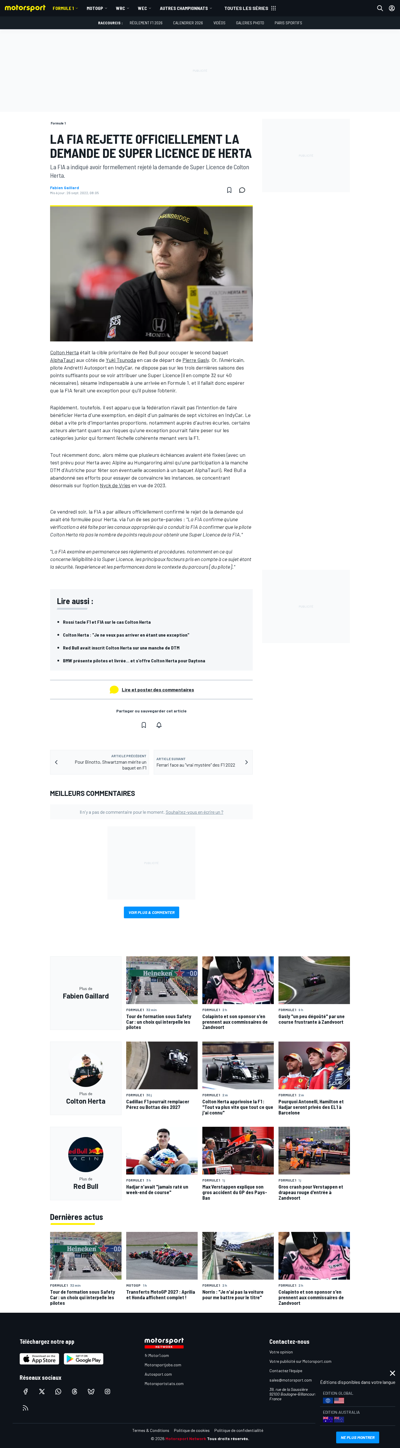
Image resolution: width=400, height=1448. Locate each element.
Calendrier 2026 (188, 22)
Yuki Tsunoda (121, 360)
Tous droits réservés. (228, 1438)
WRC (120, 8)
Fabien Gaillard (64, 188)
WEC (142, 8)
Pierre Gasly (195, 360)
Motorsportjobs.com (163, 1364)
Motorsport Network (185, 1438)
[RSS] (25, 1408)
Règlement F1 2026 (146, 22)
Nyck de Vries (115, 485)
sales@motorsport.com (290, 1379)
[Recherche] (380, 8)
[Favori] (229, 190)
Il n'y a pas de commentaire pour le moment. (151, 812)
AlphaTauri (62, 360)
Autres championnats (184, 8)
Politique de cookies (192, 1430)
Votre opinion (281, 1351)
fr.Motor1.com (157, 1355)
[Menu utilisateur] (392, 8)
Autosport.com (158, 1374)
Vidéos (219, 22)
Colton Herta (64, 352)
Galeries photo (250, 22)
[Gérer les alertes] (159, 725)
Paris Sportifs (288, 22)
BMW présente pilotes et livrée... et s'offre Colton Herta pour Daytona (134, 660)
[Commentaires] (244, 190)
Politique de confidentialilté (238, 1430)
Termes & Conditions (150, 1430)
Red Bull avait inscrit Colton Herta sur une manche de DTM (121, 647)
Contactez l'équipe (285, 1370)
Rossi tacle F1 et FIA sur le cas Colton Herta (107, 622)
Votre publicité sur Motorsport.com (300, 1361)
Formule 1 (63, 8)
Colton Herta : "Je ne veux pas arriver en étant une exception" (126, 634)
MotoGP (95, 8)
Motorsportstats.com (164, 1383)
